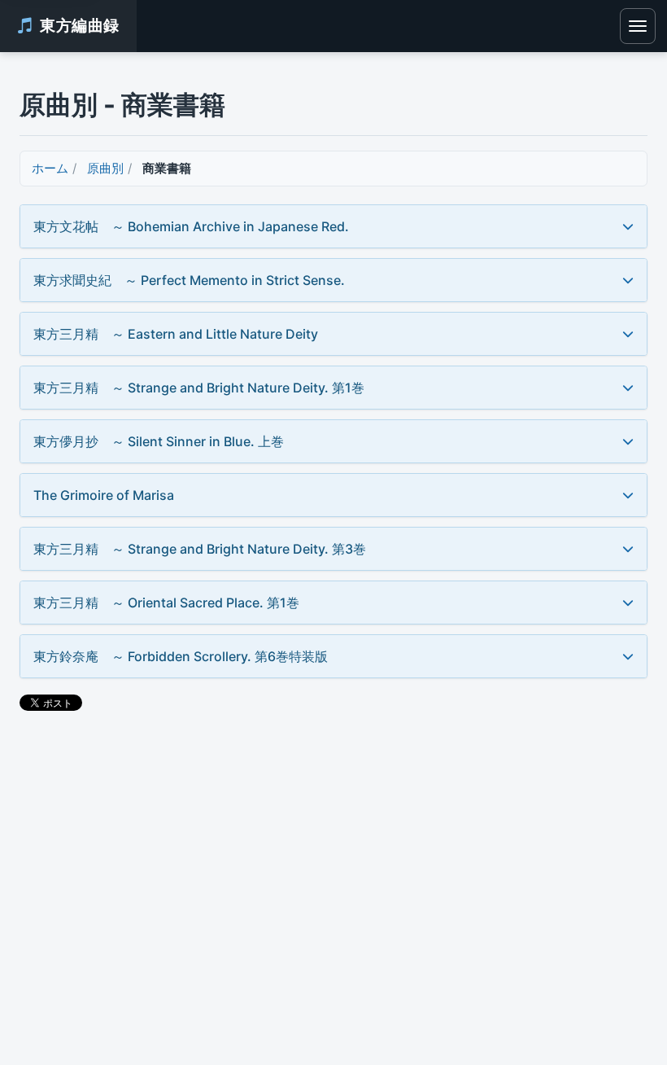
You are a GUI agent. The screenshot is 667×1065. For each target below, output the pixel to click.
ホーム (50, 168)
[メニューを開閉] (638, 26)
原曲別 (105, 168)
